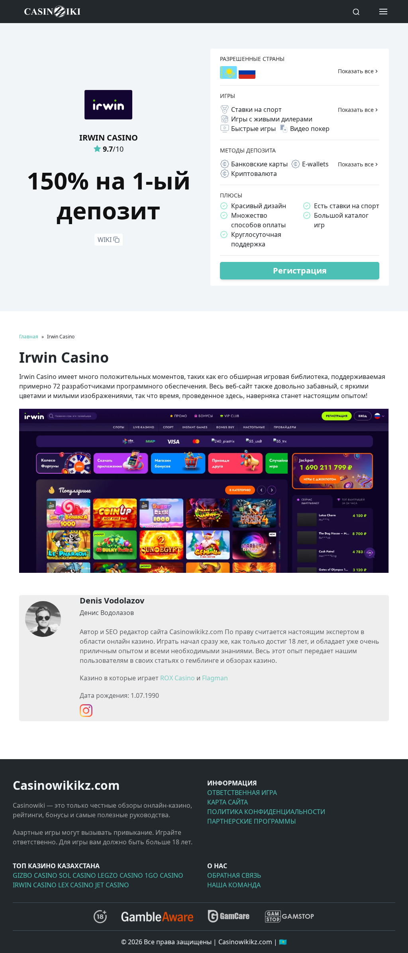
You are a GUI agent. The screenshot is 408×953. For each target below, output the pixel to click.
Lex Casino (76, 885)
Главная (28, 336)
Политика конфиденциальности (266, 811)
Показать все (356, 71)
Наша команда (234, 885)
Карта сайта (227, 802)
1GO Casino (164, 875)
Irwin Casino (35, 885)
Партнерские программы (251, 821)
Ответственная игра (242, 792)
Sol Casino (77, 875)
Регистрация (300, 270)
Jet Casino (112, 885)
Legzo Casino (120, 875)
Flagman (215, 678)
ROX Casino (177, 678)
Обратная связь (234, 875)
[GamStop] (289, 917)
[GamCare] (228, 917)
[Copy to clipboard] (116, 239)
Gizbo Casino (35, 875)
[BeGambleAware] (157, 916)
